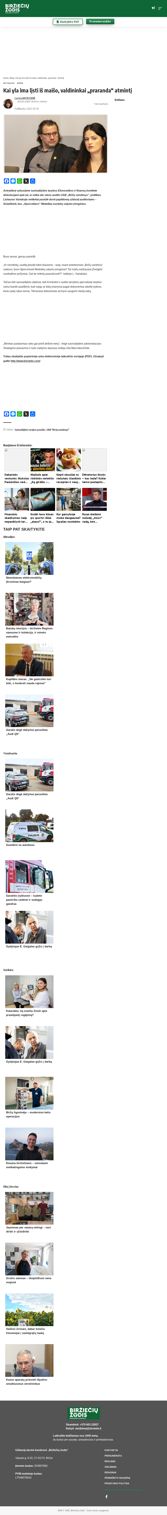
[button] (161, 8)
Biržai (20, 83)
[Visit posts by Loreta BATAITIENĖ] (8, 104)
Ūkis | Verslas (11, 1186)
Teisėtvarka (10, 753)
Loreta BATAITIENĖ (25, 98)
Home (5, 78)
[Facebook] (106, 1497)
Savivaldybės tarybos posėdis (30, 429)
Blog (12, 78)
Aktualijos (9, 83)
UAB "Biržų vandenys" (57, 429)
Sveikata (8, 970)
